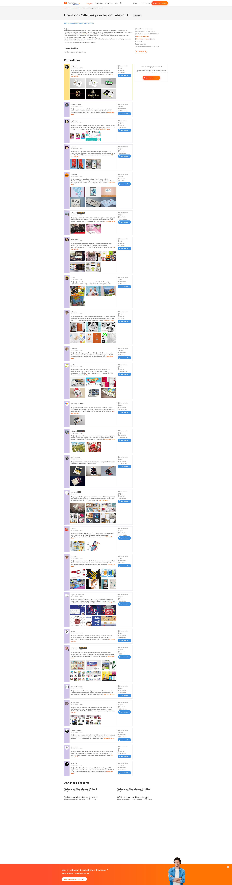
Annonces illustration (76, 8)
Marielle (73, 147)
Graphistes (108, 3)
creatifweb (74, 348)
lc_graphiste (75, 703)
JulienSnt (74, 174)
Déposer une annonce (160, 3)
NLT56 (73, 631)
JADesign (74, 492)
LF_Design (74, 121)
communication (83, 34)
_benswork (74, 747)
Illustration (137, 15)
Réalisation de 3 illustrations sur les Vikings (134, 789)
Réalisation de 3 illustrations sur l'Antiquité (80, 789)
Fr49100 (73, 66)
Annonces (89, 3)
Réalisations (99, 3)
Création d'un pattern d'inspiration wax (132, 797)
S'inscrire (136, 3)
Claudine (73, 529)
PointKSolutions (76, 104)
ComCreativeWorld (77, 403)
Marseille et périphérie (143, 39)
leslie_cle (74, 763)
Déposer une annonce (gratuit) (74, 879)
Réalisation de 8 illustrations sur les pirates (80, 797)
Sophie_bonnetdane (77, 595)
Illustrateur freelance (142, 36)
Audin (72, 365)
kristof (73, 277)
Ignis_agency (75, 239)
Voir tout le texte (104, 129)
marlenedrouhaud (76, 686)
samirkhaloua (75, 457)
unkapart (74, 213)
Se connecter (146, 3)
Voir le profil (124, 75)
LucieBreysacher (76, 730)
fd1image (74, 312)
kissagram (74, 556)
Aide (116, 3)
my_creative (75, 648)
